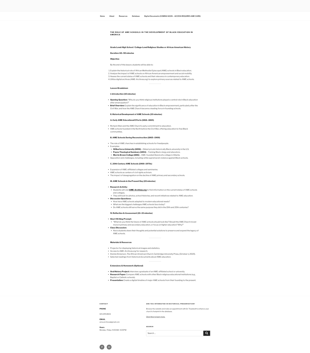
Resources (123, 16)
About (111, 16)
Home (102, 16)
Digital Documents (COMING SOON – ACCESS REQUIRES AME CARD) (172, 16)
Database (136, 16)
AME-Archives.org (138, 190)
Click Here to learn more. (155, 317)
